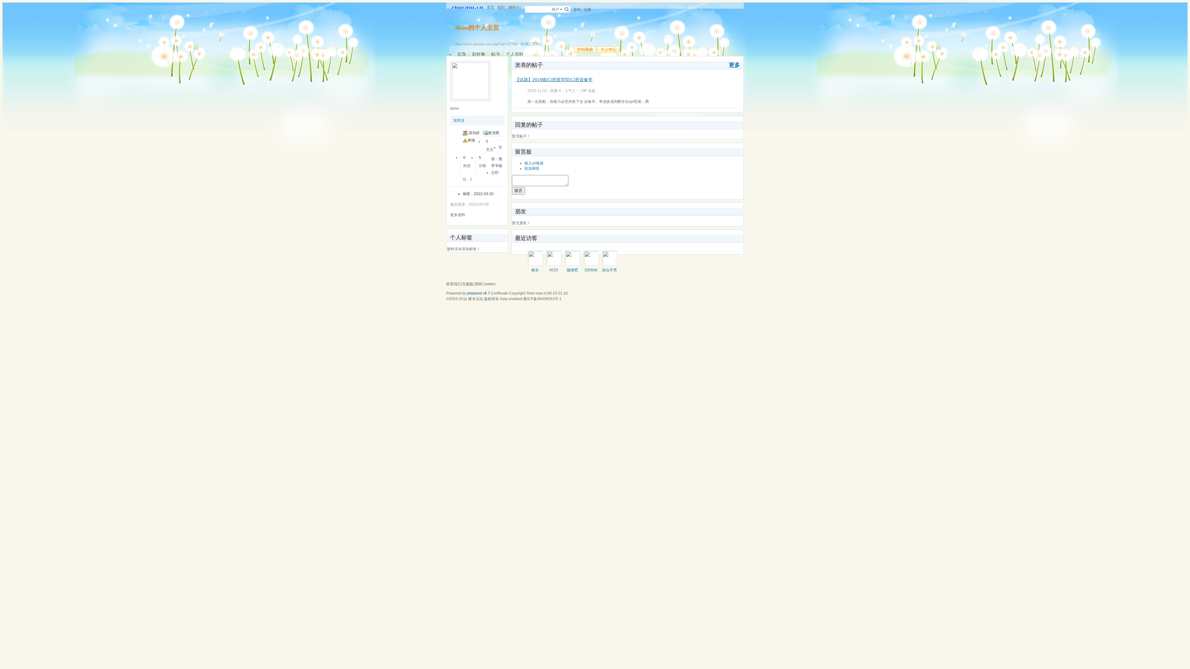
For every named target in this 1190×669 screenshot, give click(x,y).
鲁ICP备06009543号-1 (542, 299)
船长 (535, 270)
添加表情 (531, 168)
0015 (553, 270)
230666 (590, 270)
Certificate (499, 293)
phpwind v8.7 (478, 293)
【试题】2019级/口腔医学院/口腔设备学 (554, 79)
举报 (471, 140)
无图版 (467, 284)
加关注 (459, 120)
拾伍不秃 (609, 270)
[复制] (535, 44)
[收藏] (525, 44)
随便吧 (572, 270)
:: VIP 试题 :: (588, 91)
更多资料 (457, 215)
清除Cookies (485, 284)
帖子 (495, 54)
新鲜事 (478, 54)
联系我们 (453, 284)
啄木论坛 (475, 299)
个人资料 (514, 54)
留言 (518, 190)
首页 (490, 7)
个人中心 (609, 49)
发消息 (493, 133)
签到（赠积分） (510, 7)
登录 (577, 9)
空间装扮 (585, 49)
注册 (587, 9)
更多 (734, 65)
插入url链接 (534, 163)
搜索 (567, 9)
